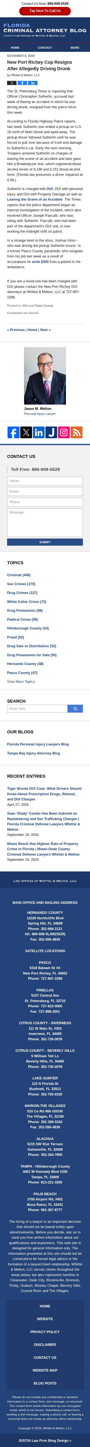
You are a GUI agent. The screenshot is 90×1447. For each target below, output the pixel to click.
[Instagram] (64, 432)
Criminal (19, 575)
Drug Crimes (22, 593)
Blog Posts (45, 1383)
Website (45, 1319)
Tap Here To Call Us (45, 11)
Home (15, 47)
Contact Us (45, 1358)
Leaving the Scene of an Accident (34, 199)
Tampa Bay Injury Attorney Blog (33, 753)
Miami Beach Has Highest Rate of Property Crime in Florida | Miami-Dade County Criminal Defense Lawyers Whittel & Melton (43, 849)
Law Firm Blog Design (43, 1441)
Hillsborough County (28, 628)
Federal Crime (22, 620)
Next (45, 330)
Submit (45, 542)
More (75, 47)
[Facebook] (13, 432)
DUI (50, 189)
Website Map (45, 1370)
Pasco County (44, 305)
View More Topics (21, 682)
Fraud (15, 637)
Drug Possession (25, 611)
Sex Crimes (21, 584)
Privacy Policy (45, 1332)
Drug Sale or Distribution (31, 646)
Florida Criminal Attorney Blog (45, 30)
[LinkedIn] (38, 432)
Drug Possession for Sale (32, 655)
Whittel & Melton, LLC (57, 1428)
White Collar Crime (26, 602)
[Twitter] (26, 432)
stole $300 (41, 262)
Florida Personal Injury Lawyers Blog (38, 744)
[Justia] (51, 432)
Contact (45, 47)
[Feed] (76, 432)
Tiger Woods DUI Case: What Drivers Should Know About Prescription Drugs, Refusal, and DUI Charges (44, 794)
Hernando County (25, 664)
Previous (16, 330)
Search (75, 709)
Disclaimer (45, 1345)
